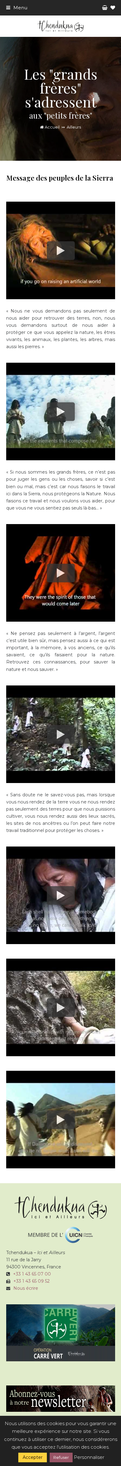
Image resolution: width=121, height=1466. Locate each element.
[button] (16, 8)
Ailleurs (74, 127)
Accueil (52, 127)
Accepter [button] (33, 1457)
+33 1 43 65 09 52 (31, 1281)
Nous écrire (25, 1288)
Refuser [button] (61, 1457)
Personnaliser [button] (89, 1457)
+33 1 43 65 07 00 (32, 1274)
